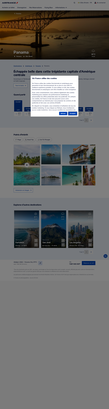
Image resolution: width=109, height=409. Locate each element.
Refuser (63, 113)
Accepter (73, 113)
